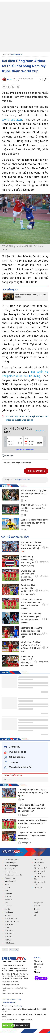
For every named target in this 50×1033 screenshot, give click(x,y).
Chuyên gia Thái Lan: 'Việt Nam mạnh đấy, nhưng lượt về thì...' (28, 576)
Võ (35, 915)
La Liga (7, 887)
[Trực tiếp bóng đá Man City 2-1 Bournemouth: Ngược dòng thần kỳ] (10, 546)
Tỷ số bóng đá (10, 869)
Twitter (38, 967)
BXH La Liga (9, 924)
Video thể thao (10, 878)
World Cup (8, 900)
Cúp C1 (7, 884)
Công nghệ (14, 950)
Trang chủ (5, 54)
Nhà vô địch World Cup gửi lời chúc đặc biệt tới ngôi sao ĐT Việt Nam (34, 493)
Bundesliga (8, 893)
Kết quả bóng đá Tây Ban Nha (40, 872)
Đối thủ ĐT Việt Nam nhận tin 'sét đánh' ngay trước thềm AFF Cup (34, 508)
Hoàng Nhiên (43, 662)
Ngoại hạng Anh (10, 881)
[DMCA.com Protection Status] (17, 1025)
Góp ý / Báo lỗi (36, 471)
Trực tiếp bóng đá (11, 872)
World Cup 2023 (12, 119)
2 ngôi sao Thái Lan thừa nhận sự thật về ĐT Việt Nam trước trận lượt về (28, 590)
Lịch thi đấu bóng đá (12, 859)
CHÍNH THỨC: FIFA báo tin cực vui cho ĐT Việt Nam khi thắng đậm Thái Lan (31, 604)
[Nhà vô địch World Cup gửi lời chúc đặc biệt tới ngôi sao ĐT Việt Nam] (10, 495)
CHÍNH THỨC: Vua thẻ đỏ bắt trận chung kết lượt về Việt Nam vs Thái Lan (31, 618)
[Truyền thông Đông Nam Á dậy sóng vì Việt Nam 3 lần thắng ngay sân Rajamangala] (10, 661)
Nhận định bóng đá (11, 866)
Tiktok (38, 972)
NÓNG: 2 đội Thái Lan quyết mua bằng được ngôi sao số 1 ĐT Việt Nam (31, 646)
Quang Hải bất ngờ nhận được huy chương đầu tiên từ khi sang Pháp (34, 523)
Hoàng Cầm (43, 562)
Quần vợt (37, 906)
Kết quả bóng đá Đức (40, 878)
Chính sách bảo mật (9, 1003)
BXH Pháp (8, 940)
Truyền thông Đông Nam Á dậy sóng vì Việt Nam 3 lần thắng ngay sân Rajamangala (27, 661)
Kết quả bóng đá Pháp (40, 883)
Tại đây (19, 1006)
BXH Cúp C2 (9, 934)
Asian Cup (8, 906)
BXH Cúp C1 (9, 930)
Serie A (7, 890)
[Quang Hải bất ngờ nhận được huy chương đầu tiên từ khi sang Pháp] (10, 524)
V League (8, 897)
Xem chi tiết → (41, 431)
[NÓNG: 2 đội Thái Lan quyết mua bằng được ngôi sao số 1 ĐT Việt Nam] (10, 646)
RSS (37, 970)
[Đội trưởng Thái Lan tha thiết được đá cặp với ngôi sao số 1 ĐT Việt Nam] (10, 632)
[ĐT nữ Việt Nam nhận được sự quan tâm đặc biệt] (8, 296)
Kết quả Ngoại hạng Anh (39, 864)
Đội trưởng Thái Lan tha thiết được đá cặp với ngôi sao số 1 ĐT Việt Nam (31, 632)
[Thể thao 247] (12, 851)
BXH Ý (7, 927)
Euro (6, 903)
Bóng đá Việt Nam (17, 54)
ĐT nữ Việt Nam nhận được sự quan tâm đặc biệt (30, 296)
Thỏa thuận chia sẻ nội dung (11, 999)
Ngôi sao (8, 779)
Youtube (39, 961)
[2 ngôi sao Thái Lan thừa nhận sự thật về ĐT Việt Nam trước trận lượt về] (10, 589)
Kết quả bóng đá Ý (40, 868)
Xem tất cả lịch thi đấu (25, 450)
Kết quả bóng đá (10, 862)
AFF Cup (8, 915)
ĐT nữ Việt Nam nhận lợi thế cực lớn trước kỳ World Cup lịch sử (27, 418)
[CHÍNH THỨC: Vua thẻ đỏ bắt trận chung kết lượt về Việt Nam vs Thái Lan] (10, 618)
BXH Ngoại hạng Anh (12, 921)
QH (25, 500)
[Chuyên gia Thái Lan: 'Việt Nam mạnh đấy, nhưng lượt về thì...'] (10, 575)
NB (47, 548)
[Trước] (5, 441)
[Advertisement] (25, 27)
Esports (36, 909)
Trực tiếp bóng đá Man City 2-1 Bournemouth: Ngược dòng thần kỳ (31, 546)
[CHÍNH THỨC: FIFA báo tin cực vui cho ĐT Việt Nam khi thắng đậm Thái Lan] (10, 603)
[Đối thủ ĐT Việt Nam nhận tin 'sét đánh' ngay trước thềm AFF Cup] (10, 510)
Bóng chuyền (38, 903)
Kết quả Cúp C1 (39, 859)
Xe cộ (36, 912)
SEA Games (9, 912)
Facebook (39, 964)
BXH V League (10, 943)
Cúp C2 (7, 909)
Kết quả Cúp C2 (39, 887)
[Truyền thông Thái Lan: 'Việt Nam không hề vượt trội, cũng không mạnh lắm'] (10, 561)
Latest (5, 950)
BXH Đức (8, 937)
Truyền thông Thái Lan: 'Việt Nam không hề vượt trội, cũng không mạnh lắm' (27, 561)
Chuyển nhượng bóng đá (13, 875)
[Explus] (25, 460)
